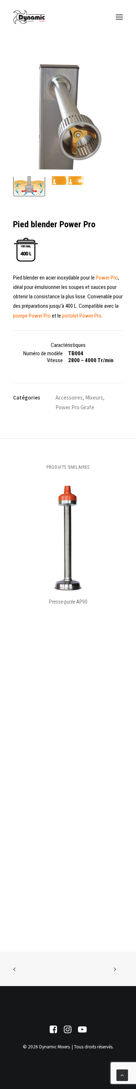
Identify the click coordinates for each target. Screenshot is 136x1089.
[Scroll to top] (122, 1074)
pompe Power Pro (32, 315)
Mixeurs (94, 397)
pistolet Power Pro (82, 315)
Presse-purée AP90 (68, 602)
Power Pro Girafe (74, 407)
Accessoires (69, 397)
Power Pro (107, 277)
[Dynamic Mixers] (29, 17)
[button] (119, 17)
